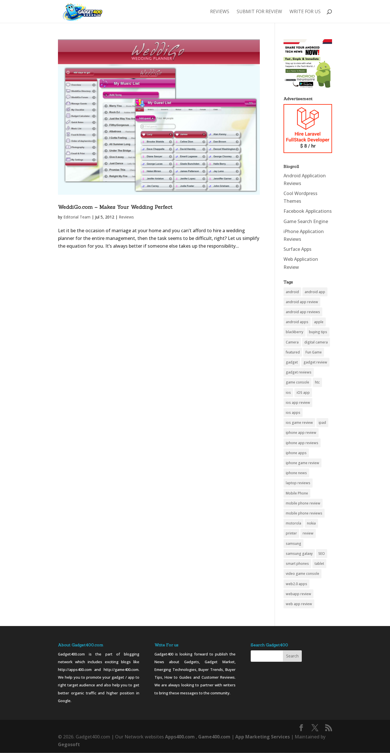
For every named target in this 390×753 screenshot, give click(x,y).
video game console (302, 573)
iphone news (296, 472)
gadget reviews (298, 372)
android (292, 291)
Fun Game (313, 352)
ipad (322, 422)
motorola (293, 523)
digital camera (316, 342)
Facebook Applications (308, 211)
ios (288, 392)
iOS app (303, 392)
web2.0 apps (296, 583)
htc (317, 382)
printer (291, 533)
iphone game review (302, 462)
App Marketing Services (262, 737)
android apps (297, 321)
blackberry (294, 331)
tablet (319, 563)
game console (297, 382)
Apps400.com (180, 737)
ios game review (299, 422)
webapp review (298, 593)
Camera (292, 342)
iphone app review (301, 432)
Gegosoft (69, 744)
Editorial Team (77, 217)
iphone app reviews (302, 442)
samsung (293, 543)
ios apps (293, 412)
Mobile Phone (297, 493)
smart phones (297, 563)
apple (318, 321)
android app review (302, 301)
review (308, 533)
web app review (299, 603)
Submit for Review (259, 12)
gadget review (315, 362)
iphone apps (296, 452)
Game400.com (215, 737)
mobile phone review (303, 503)
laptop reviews (298, 482)
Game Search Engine (306, 221)
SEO (321, 553)
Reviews (219, 12)
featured (293, 352)
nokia (311, 523)
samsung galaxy (299, 553)
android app (315, 291)
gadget (292, 362)
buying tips (318, 331)
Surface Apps (297, 249)
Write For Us (305, 12)
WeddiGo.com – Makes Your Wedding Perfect (115, 207)
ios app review (298, 402)
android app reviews (303, 311)
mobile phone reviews (304, 513)
